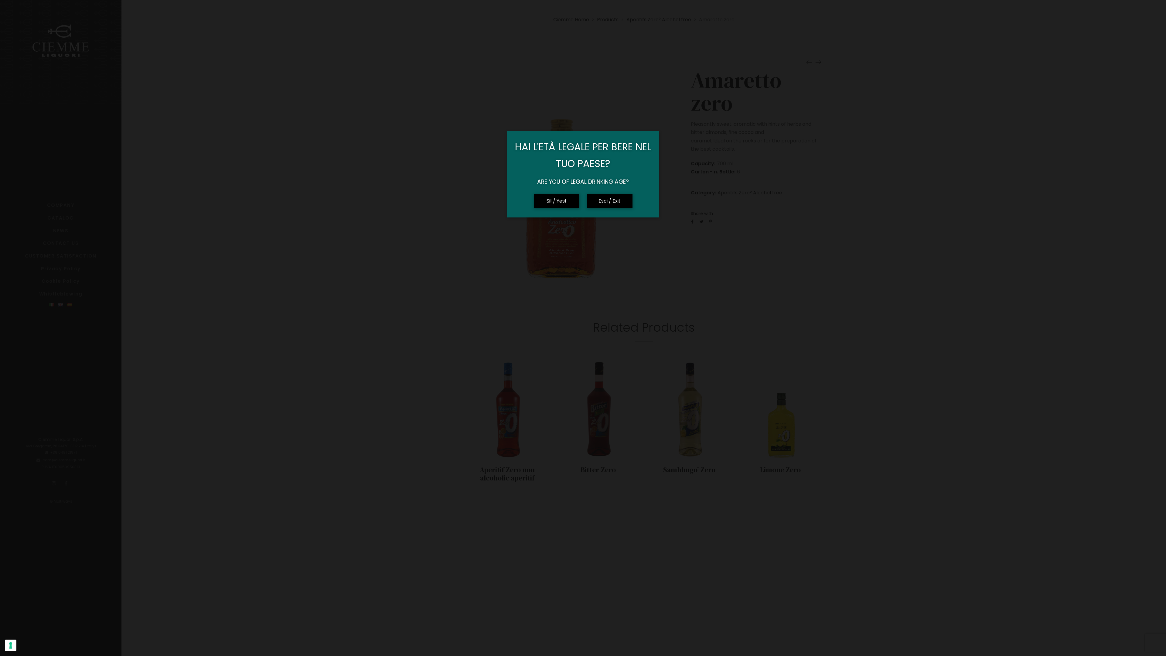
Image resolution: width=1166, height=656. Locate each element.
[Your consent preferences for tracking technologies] (10, 645)
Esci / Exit (609, 200)
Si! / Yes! (556, 200)
